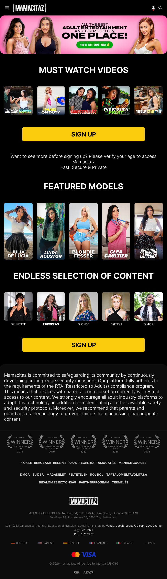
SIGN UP (83, 134)
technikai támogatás (97, 463)
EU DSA (38, 475)
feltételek (78, 475)
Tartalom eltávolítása (126, 475)
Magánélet (56, 475)
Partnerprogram (94, 482)
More (151, 543)
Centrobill (86, 530)
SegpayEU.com (134, 525)
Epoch (120, 525)
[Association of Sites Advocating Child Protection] (88, 572)
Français (100, 543)
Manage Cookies (132, 463)
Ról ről (96, 475)
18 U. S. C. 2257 (83, 534)
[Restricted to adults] (79, 572)
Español (74, 543)
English (48, 543)
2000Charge (154, 525)
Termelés (120, 482)
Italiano (126, 543)
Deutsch (22, 543)
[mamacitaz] (29, 7)
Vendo (110, 525)
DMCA (25, 475)
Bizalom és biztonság (57, 482)
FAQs (73, 463)
